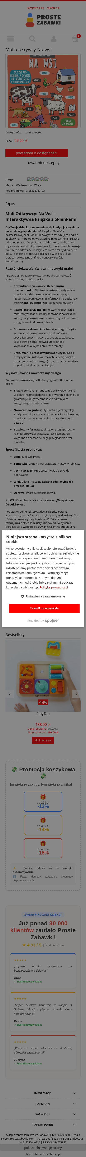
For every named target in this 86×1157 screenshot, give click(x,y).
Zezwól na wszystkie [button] (44, 608)
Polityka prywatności (54, 587)
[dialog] (43, 578)
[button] (43, 596)
